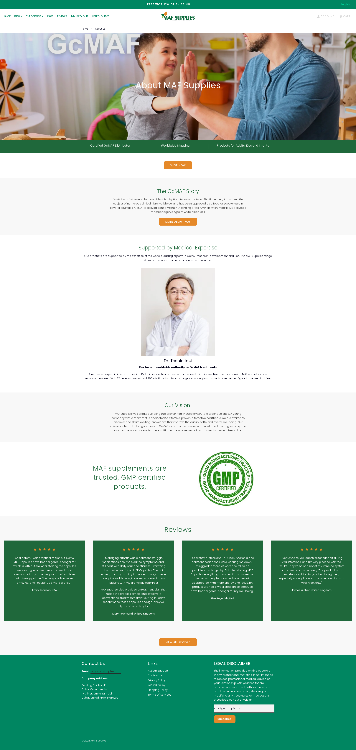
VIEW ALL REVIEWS (178, 642)
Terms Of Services (159, 695)
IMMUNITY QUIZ (79, 16)
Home (85, 28)
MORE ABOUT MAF (178, 222)
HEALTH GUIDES (100, 16)
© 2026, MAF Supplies (94, 740)
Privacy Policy (157, 680)
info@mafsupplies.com (105, 671)
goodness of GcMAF (154, 426)
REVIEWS (62, 16)
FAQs (50, 16)
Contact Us (155, 675)
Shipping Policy (158, 690)
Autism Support (158, 670)
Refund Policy (156, 685)
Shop (7, 16)
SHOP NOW (178, 165)
